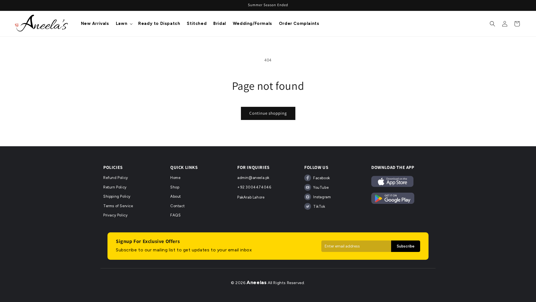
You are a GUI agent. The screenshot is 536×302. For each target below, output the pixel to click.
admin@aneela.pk (253, 178)
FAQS (175, 215)
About (175, 196)
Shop (174, 187)
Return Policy (115, 187)
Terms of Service (118, 206)
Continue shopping (268, 113)
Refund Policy (115, 178)
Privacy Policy (115, 215)
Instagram (322, 197)
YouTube (321, 187)
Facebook (321, 178)
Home (175, 178)
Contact (177, 206)
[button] (124, 24)
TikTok (319, 206)
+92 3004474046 (254, 187)
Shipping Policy (117, 196)
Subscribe (406, 246)
